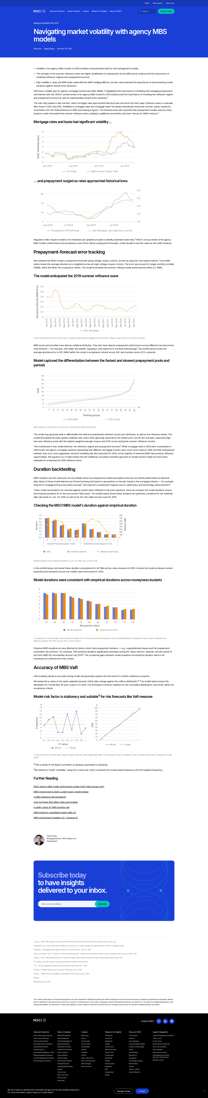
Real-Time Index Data (88, 1061)
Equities (60, 1069)
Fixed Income (61, 1072)
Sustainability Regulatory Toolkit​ (44, 1052)
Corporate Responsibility (137, 1044)
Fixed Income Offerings (41, 1038)
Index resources (86, 1066)
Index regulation (158, 1049)
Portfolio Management (64, 1041)
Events (131, 1049)
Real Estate (61, 1080)
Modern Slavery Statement (161, 1044)
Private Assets (62, 1078)
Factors (83, 1038)
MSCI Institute (133, 1063)
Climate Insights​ (62, 1058)
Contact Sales (166, 11)
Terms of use (157, 1038)
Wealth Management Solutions (43, 1055)
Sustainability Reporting (64, 1066)
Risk (106, 1069)
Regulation (108, 1066)
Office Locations (134, 1069)
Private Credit (109, 1052)
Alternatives (109, 1035)
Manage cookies (158, 1060)
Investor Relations (134, 1072)
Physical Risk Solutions (64, 1061)
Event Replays (133, 1052)
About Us (132, 1038)
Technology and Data (136, 1061)
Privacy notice (157, 1041)
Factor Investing (62, 1052)
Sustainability (85, 1047)
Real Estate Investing (64, 1047)
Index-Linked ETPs (87, 1058)
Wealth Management (64, 1035)
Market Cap (85, 1035)
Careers (131, 1066)
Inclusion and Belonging (136, 1047)
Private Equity (109, 1055)
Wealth (107, 1075)
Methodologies (86, 1063)
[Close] (204, 1090)
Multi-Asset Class (63, 1075)
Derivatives (108, 1041)
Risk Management (63, 1038)
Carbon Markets (62, 1055)
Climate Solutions (39, 1049)
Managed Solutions (63, 1044)
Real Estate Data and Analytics (43, 1044)
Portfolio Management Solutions (44, 1058)
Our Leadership (134, 1041)
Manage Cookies (123, 1091)
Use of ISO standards (159, 1047)
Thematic (84, 1052)
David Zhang (49, 49)
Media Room (133, 1055)
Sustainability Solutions (41, 1047)
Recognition (133, 1058)
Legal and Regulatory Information (163, 1035)
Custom (83, 1055)
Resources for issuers (160, 1052)
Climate (83, 1049)
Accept (142, 1091)
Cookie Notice (47, 1092)
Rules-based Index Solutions (43, 1035)
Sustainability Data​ (63, 1063)
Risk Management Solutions (42, 1061)
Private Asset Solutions (41, 1041)
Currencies (108, 1038)
